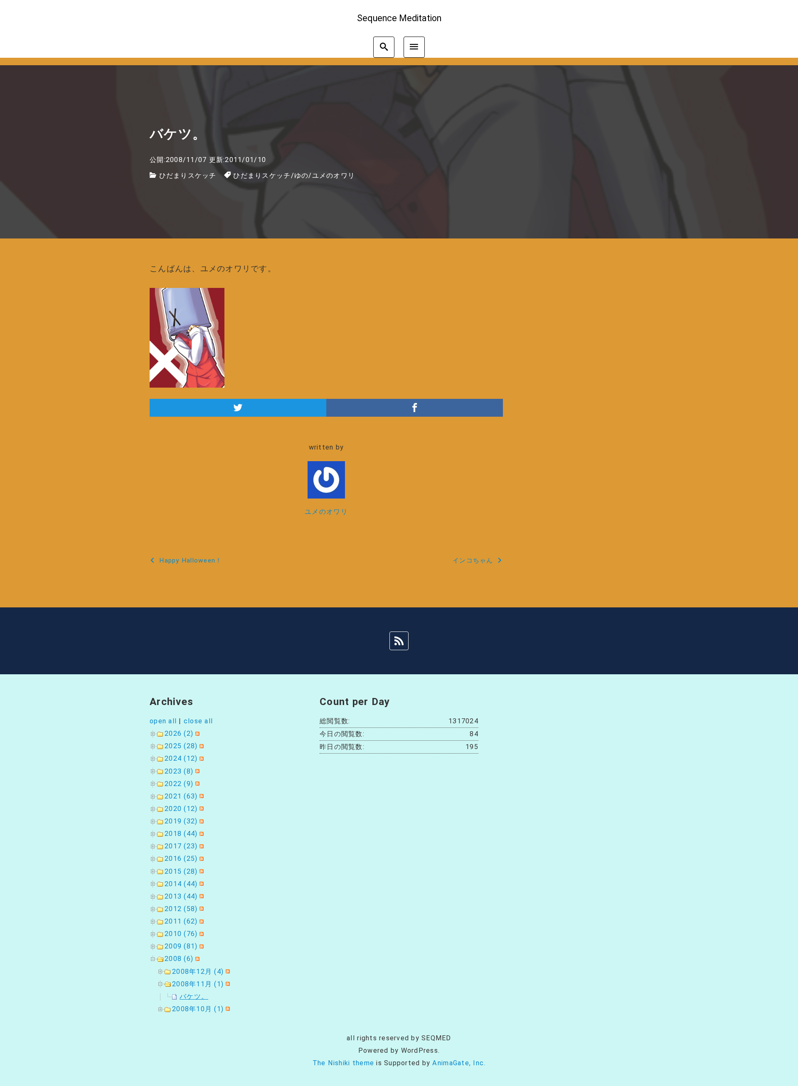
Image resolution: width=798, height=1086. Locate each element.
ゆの (301, 175)
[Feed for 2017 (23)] (200, 846)
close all (198, 721)
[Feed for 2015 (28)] (200, 871)
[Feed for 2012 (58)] (200, 909)
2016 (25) (181, 858)
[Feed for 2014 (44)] (200, 884)
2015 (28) (181, 871)
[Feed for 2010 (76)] (200, 934)
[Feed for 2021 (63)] (200, 796)
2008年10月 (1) (198, 1009)
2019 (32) (181, 821)
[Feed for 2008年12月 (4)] (227, 971)
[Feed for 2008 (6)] (196, 959)
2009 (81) (181, 946)
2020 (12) (181, 809)
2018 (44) (181, 834)
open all (163, 721)
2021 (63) (181, 796)
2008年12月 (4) (198, 971)
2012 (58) (181, 909)
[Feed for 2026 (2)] (196, 733)
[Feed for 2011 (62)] (200, 921)
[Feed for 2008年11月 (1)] (227, 984)
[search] (383, 47)
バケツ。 (194, 996)
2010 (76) (181, 934)
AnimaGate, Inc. (458, 1063)
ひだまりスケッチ (188, 175)
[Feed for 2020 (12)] (200, 809)
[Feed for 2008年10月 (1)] (227, 1009)
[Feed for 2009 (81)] (200, 946)
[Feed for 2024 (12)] (200, 758)
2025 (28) (181, 746)
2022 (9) (179, 784)
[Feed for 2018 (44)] (200, 834)
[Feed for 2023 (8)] (196, 771)
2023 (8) (179, 771)
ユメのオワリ (333, 175)
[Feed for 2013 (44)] (200, 896)
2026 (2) (179, 733)
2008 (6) (179, 959)
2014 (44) (181, 884)
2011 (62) (181, 921)
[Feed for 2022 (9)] (196, 784)
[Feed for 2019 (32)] (200, 821)
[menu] (414, 47)
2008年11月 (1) (198, 984)
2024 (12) (181, 758)
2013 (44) (181, 896)
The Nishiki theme (343, 1063)
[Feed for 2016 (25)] (200, 858)
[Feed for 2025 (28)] (200, 746)
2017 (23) (181, 846)
